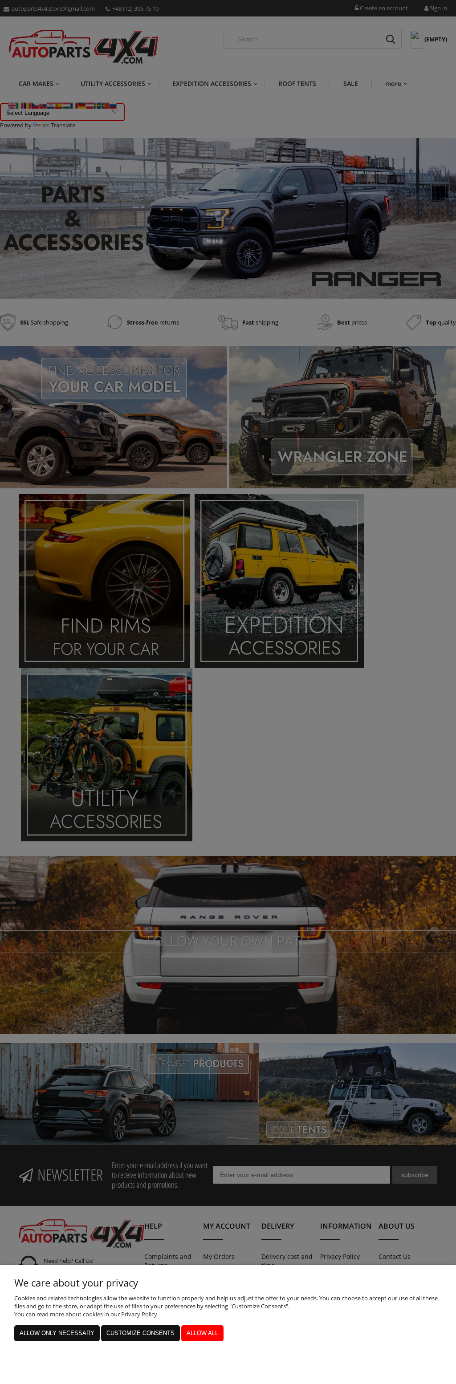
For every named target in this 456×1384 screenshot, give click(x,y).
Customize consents (140, 1333)
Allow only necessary (57, 1333)
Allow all (202, 1333)
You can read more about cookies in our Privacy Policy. (86, 1314)
